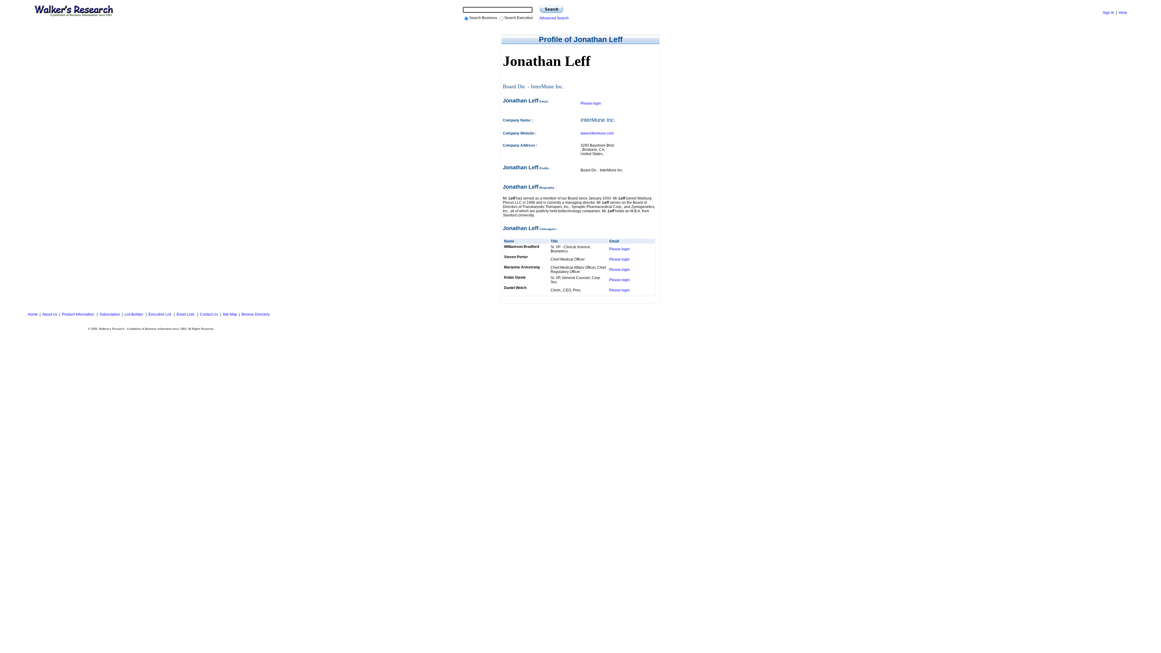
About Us (49, 314)
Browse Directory (256, 314)
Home (32, 314)
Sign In (1108, 13)
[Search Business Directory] (551, 9)
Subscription (109, 314)
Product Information (78, 314)
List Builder (134, 314)
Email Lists (186, 314)
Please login (590, 103)
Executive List (160, 314)
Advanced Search (553, 18)
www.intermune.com (597, 133)
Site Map (230, 314)
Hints (1123, 13)
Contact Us (209, 314)
